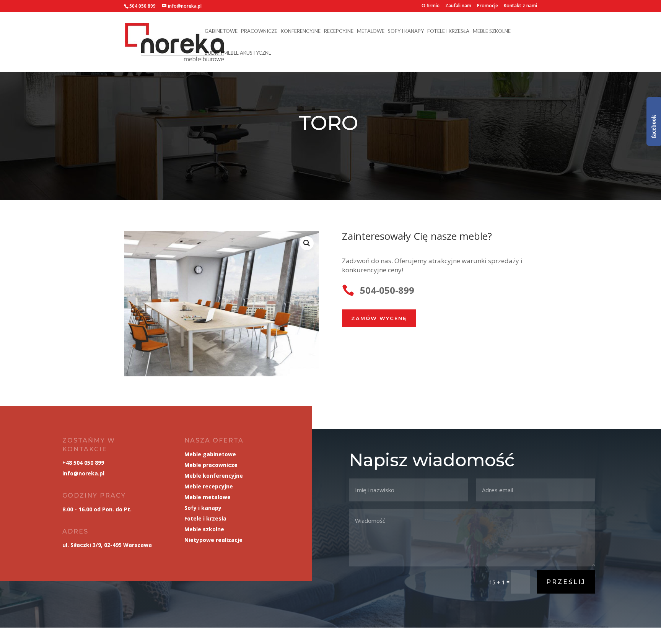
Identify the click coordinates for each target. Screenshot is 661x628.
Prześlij (566, 582)
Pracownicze (259, 31)
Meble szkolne (492, 31)
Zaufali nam (458, 6)
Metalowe (370, 31)
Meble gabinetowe (210, 454)
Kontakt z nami (520, 6)
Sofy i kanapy (406, 31)
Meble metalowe (207, 497)
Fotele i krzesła (448, 31)
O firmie (431, 6)
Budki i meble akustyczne (238, 53)
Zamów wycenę (379, 318)
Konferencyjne (301, 31)
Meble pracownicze (211, 465)
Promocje (487, 6)
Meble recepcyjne (208, 486)
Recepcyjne (338, 31)
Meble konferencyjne (213, 475)
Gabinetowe (221, 31)
